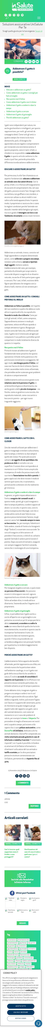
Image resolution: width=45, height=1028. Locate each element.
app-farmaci (23, 943)
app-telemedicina (13, 949)
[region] (20, 997)
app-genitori (32, 943)
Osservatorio (30, 966)
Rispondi (34, 806)
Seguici (22, 923)
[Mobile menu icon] (39, 17)
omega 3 (22, 966)
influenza (17, 960)
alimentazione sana (23, 940)
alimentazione (12, 940)
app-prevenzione (21, 946)
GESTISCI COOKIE (20, 1018)
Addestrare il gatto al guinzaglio (19, 115)
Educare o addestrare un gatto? (18, 90)
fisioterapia (11, 957)
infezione (10, 960)
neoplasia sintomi (13, 966)
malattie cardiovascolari (29, 960)
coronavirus (32, 949)
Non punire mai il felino (15, 99)
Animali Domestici (19, 79)
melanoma (21, 963)
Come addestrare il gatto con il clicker (21, 102)
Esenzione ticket (25, 955)
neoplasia (28, 963)
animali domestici (13, 943)
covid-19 (10, 952)
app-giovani (11, 946)
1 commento (23, 783)
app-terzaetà (23, 949)
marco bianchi (12, 963)
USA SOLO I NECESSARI (21, 1012)
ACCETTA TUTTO (21, 1006)
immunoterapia (28, 957)
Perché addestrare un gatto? (17, 118)
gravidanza (19, 957)
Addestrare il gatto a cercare (17, 112)
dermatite (23, 952)
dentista (16, 952)
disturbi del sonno (13, 955)
